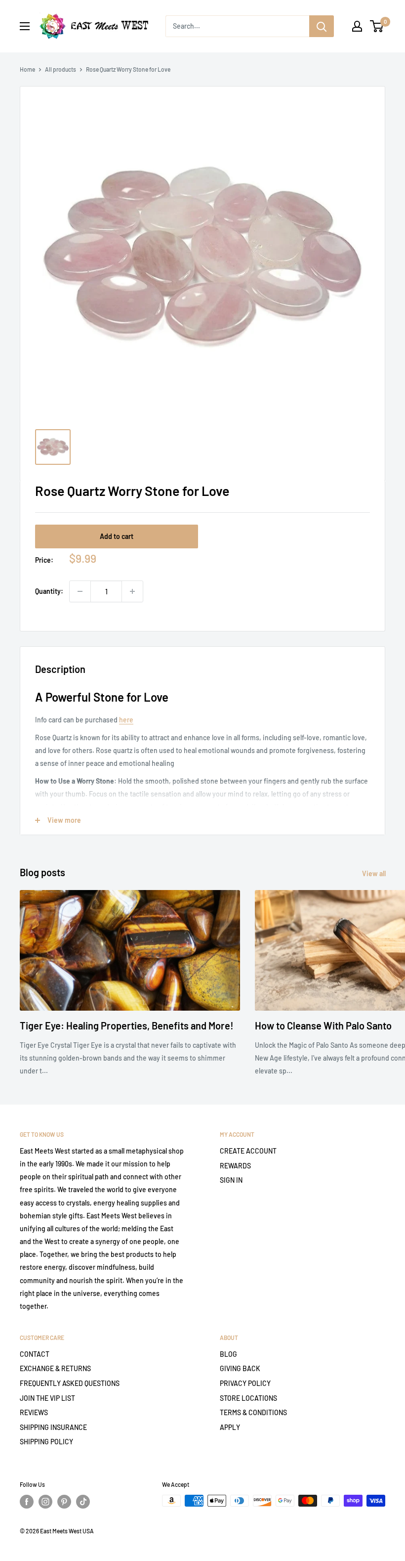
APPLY (230, 1427)
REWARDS (235, 1165)
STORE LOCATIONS (248, 1398)
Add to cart (116, 536)
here (126, 719)
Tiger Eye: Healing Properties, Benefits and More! (127, 1025)
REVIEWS (34, 1412)
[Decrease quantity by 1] (80, 591)
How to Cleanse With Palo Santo (323, 1025)
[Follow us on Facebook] (27, 1502)
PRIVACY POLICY (245, 1383)
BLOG (228, 1354)
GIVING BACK (240, 1368)
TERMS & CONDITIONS (253, 1412)
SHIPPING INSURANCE (53, 1427)
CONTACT (34, 1354)
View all (374, 873)
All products (60, 69)
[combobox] (237, 26)
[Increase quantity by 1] (132, 591)
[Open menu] (25, 26)
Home (27, 69)
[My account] (357, 26)
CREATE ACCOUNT (248, 1151)
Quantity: (49, 591)
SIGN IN (231, 1180)
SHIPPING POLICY (46, 1441)
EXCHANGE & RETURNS (55, 1368)
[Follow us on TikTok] (83, 1502)
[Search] (321, 26)
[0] (377, 26)
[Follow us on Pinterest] (64, 1502)
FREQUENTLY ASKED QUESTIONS (70, 1383)
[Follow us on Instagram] (45, 1502)
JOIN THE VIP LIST (47, 1398)
